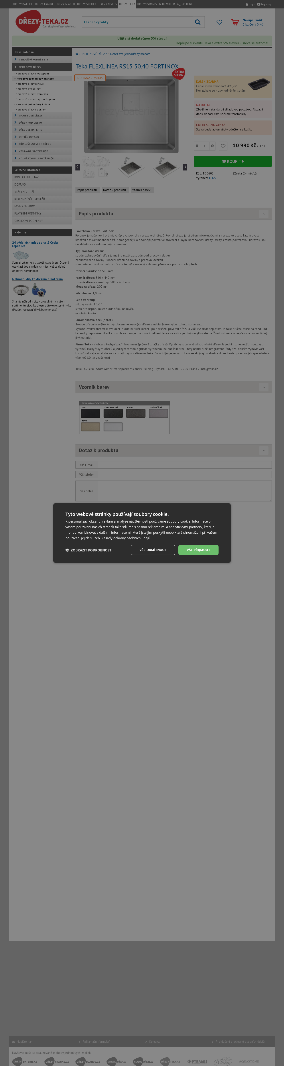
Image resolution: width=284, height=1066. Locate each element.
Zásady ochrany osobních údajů (126, 538)
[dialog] (142, 533)
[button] (88, 550)
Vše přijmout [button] (198, 550)
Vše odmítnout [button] (153, 550)
